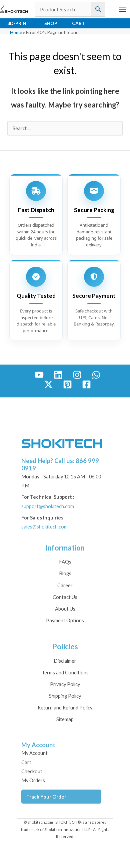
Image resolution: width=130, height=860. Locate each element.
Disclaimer (65, 661)
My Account (34, 753)
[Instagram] (77, 374)
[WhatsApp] (96, 374)
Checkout (31, 771)
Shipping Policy (65, 696)
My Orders (33, 780)
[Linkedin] (58, 374)
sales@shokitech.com (44, 526)
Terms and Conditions (65, 672)
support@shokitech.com (47, 506)
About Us (65, 609)
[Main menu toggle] (122, 9)
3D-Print (18, 23)
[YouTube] (39, 374)
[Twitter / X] (48, 384)
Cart (78, 23)
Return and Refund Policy (65, 707)
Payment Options (65, 620)
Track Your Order (46, 797)
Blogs (65, 573)
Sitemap (65, 719)
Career (65, 585)
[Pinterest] (67, 384)
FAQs (65, 562)
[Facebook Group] (86, 384)
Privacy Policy (65, 684)
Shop (50, 23)
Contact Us (65, 597)
